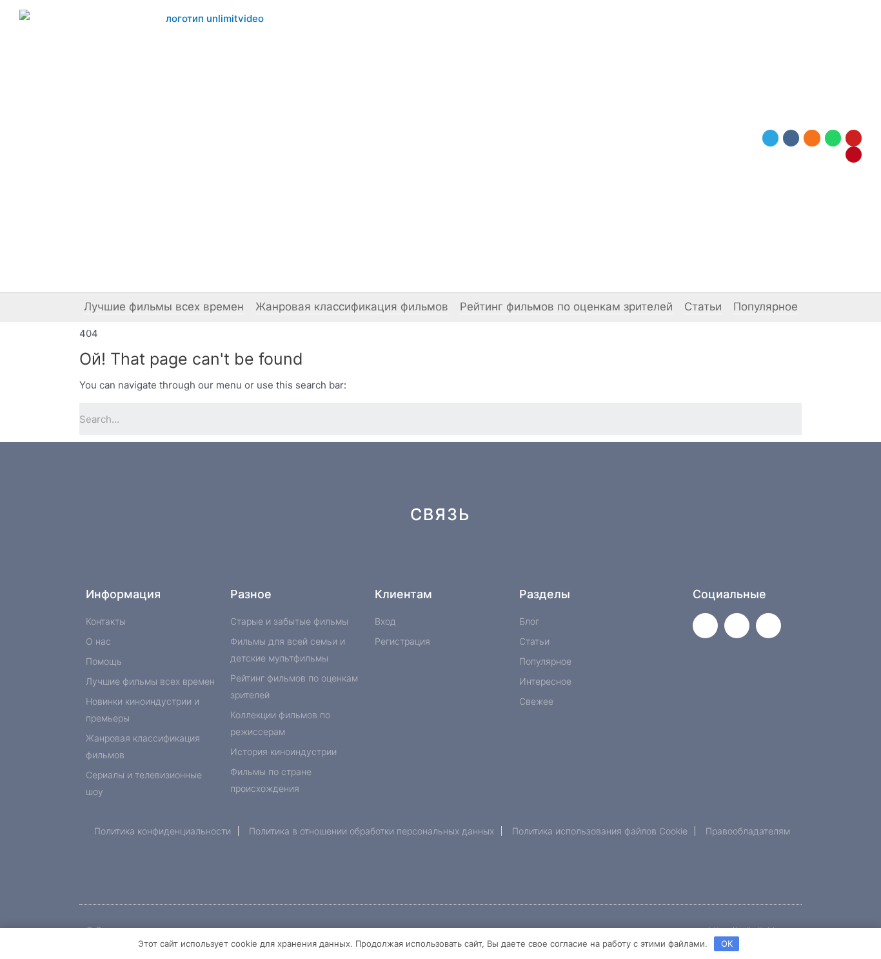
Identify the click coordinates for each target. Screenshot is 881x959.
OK (727, 943)
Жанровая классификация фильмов (351, 306)
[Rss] (635, 560)
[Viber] (591, 560)
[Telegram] (770, 138)
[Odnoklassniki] (812, 138)
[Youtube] (854, 138)
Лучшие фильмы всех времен (164, 306)
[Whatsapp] (833, 138)
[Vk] (791, 138)
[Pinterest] (854, 154)
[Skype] (548, 560)
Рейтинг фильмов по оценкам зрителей (566, 306)
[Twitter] (705, 625)
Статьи (703, 306)
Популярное (765, 306)
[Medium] (462, 560)
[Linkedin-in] (505, 560)
